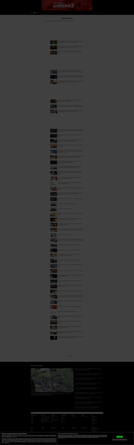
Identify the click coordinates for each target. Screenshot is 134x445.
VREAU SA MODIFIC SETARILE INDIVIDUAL (120, 439)
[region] (67, 438)
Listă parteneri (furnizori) (61, 438)
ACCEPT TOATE (119, 436)
